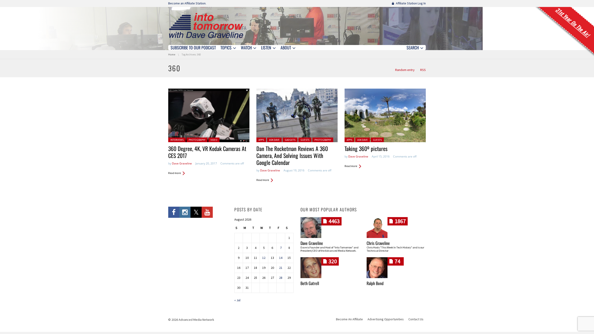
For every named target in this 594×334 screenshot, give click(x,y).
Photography (197, 139)
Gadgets (290, 139)
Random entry (405, 70)
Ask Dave (274, 139)
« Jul (237, 300)
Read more (174, 173)
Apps (261, 139)
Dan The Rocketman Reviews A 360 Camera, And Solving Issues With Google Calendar (292, 155)
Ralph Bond (375, 283)
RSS (423, 70)
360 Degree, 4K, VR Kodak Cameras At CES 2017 (207, 152)
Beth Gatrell (309, 283)
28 (280, 278)
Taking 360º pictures (366, 148)
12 (263, 258)
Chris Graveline (378, 243)
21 (280, 268)
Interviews (177, 139)
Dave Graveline (182, 163)
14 (280, 258)
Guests (304, 139)
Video (213, 139)
